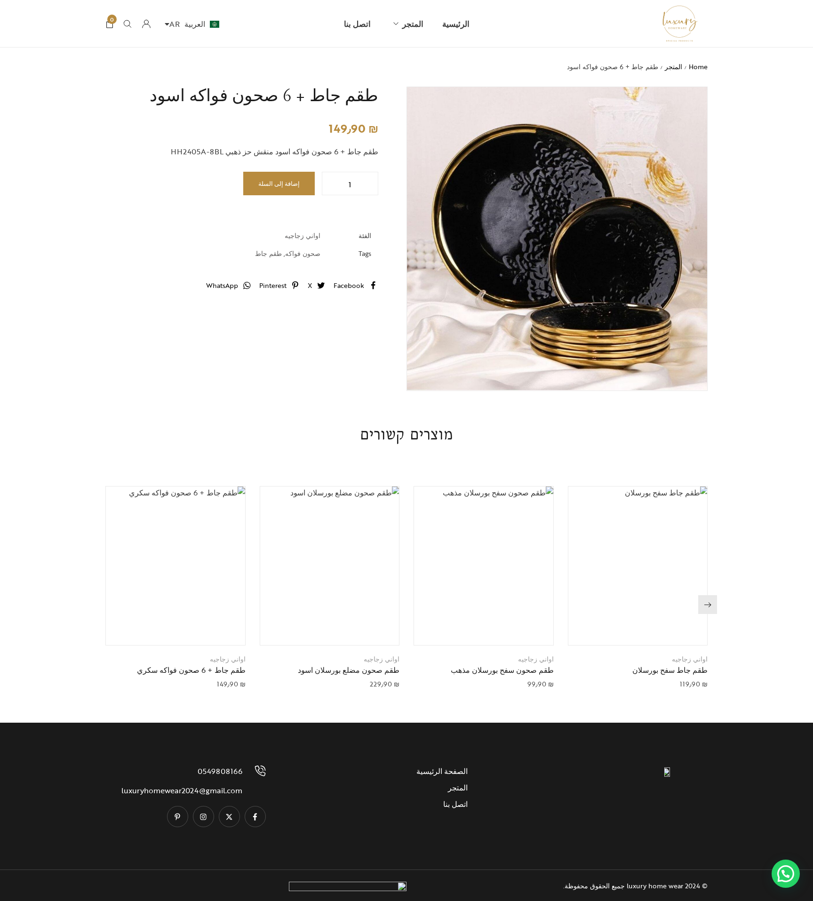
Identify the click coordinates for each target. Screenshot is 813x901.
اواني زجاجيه (302, 235)
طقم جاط (268, 253)
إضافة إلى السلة (279, 183)
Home (698, 67)
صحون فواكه (302, 253)
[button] (625, 628)
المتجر (673, 67)
